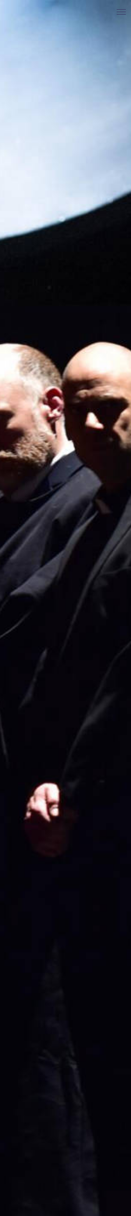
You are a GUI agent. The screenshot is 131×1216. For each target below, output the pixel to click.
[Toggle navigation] (121, 12)
